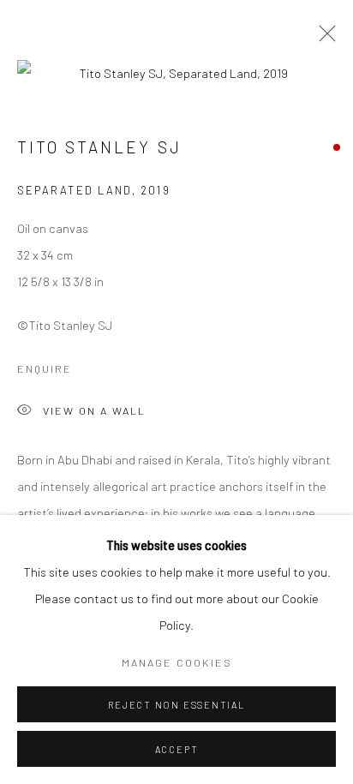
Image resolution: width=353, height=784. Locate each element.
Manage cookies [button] (177, 662)
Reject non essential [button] (176, 704)
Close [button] (323, 38)
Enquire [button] (44, 368)
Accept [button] (177, 749)
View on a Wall (94, 410)
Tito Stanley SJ (99, 147)
